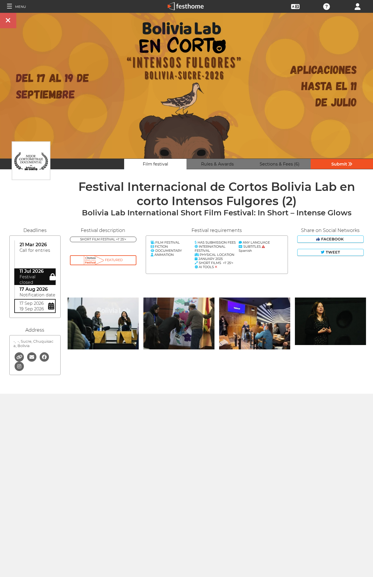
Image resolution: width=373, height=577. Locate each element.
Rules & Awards (217, 164)
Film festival (155, 164)
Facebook (332, 239)
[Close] (8, 20)
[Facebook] (44, 356)
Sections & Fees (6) (280, 164)
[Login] (357, 6)
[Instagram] (19, 366)
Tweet (332, 252)
